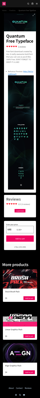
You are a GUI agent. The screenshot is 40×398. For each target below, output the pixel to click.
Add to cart (20, 238)
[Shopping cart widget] (32, 4)
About (11, 388)
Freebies (12, 10)
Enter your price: (12, 224)
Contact (19, 388)
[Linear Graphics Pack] (20, 316)
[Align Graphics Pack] (20, 353)
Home (4, 10)
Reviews (28, 388)
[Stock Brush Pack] (20, 279)
